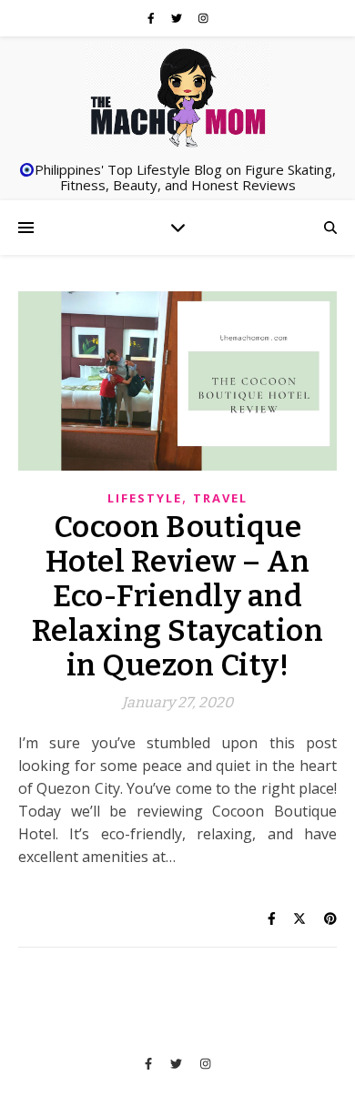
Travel (220, 498)
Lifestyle (144, 498)
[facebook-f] (152, 17)
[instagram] (203, 17)
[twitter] (178, 17)
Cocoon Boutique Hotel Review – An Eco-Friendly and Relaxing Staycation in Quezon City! (178, 596)
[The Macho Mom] (177, 96)
